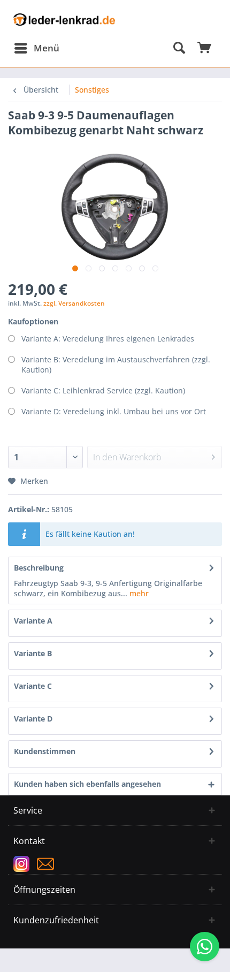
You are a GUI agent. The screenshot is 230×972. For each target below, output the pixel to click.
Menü (46, 48)
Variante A (33, 621)
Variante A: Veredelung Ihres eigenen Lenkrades (107, 338)
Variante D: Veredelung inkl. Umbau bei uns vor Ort (113, 411)
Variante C (33, 686)
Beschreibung (39, 568)
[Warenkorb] (205, 48)
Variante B (33, 653)
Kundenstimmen (44, 751)
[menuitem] (36, 48)
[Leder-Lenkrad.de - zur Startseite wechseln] (64, 22)
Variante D (33, 718)
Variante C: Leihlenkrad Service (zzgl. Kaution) (103, 390)
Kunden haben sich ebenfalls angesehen (87, 784)
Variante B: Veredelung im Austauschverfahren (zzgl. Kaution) (115, 364)
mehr (138, 593)
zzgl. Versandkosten (74, 303)
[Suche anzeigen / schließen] (178, 48)
